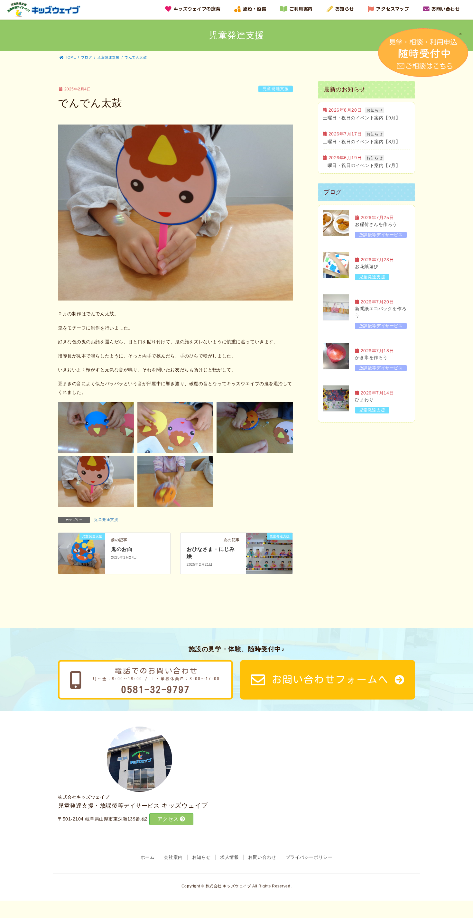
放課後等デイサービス (381, 234)
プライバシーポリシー (309, 857)
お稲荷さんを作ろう (376, 224)
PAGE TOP (463, 881)
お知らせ (374, 110)
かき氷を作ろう (371, 357)
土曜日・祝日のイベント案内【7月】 (362, 165)
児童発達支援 (276, 88)
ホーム (148, 857)
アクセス (168, 819)
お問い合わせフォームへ (330, 679)
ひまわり (364, 399)
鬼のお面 (121, 549)
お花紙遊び (366, 266)
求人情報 (229, 857)
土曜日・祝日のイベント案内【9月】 (362, 117)
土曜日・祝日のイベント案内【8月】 (362, 141)
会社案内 (173, 857)
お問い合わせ (262, 857)
